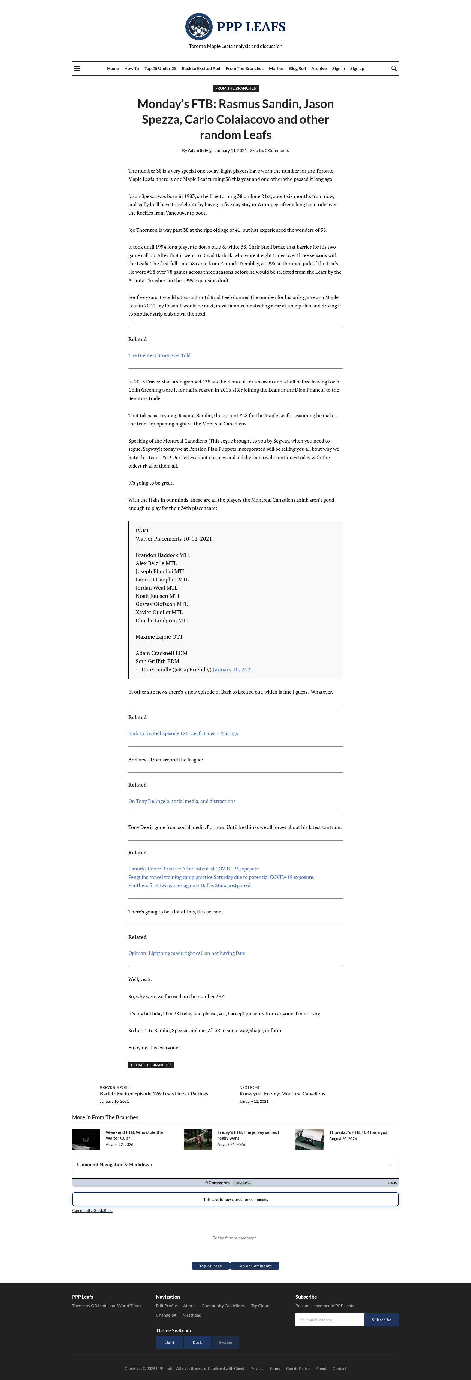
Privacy (256, 1368)
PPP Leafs (251, 26)
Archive (319, 68)
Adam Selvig (197, 150)
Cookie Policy (298, 1368)
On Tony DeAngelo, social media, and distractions (181, 801)
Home (113, 68)
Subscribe (381, 1319)
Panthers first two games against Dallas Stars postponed (189, 885)
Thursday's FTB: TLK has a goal (358, 1132)
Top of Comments (255, 1265)
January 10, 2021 (233, 669)
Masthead (191, 1314)
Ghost (239, 1368)
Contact (339, 1368)
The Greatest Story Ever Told (159, 355)
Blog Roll (297, 68)
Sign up (357, 68)
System (226, 1342)
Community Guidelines (223, 1305)
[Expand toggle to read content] (390, 1164)
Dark (197, 1342)
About (189, 1305)
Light (169, 1342)
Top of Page (210, 1265)
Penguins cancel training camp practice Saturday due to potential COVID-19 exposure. (221, 877)
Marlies (276, 68)
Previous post (114, 1087)
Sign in (338, 68)
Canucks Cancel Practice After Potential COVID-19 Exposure (193, 868)
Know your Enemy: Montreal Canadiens (282, 1093)
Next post (250, 1087)
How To (131, 68)
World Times (129, 1305)
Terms (275, 1368)
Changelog (166, 1314)
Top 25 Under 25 (160, 68)
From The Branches (245, 68)
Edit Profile (166, 1305)
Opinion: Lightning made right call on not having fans (186, 953)
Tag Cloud (260, 1305)
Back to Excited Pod (201, 68)
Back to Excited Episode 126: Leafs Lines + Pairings (183, 733)
